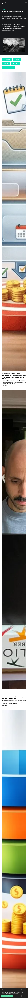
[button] (26, 2)
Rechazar (10, 995)
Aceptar (4, 995)
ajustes (16, 993)
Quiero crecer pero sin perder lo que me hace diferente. (13, 694)
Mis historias (5, 692)
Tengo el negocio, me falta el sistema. (11, 373)
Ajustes (16, 995)
